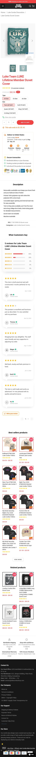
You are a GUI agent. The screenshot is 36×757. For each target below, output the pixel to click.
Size (3, 102)
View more (18, 559)
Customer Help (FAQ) (7, 721)
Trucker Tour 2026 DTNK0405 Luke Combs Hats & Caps (25, 543)
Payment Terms (6, 712)
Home (3, 12)
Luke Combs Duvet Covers (10, 16)
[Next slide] (32, 41)
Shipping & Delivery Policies (9, 710)
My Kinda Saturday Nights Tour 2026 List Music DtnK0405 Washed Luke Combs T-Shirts (9, 545)
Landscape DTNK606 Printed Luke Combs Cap (25, 455)
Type (4, 95)
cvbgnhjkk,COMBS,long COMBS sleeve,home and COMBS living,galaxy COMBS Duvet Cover (26, 592)
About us (4, 689)
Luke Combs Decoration (15, 12)
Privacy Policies (6, 695)
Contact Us (4, 718)
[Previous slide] (4, 41)
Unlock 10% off (4, 748)
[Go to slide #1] (13, 68)
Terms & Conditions (7, 692)
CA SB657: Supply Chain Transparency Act (14, 700)
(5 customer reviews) (17, 88)
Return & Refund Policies (9, 715)
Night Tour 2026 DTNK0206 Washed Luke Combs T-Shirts (25, 484)
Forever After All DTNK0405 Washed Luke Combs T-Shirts (25, 513)
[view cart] (33, 6)
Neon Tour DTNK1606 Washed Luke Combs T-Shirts (9, 484)
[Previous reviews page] (22, 419)
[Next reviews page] (32, 419)
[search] (30, 6)
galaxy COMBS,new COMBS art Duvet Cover (25, 623)
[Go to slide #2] (23, 68)
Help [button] (32, 754)
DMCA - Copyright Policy (8, 697)
